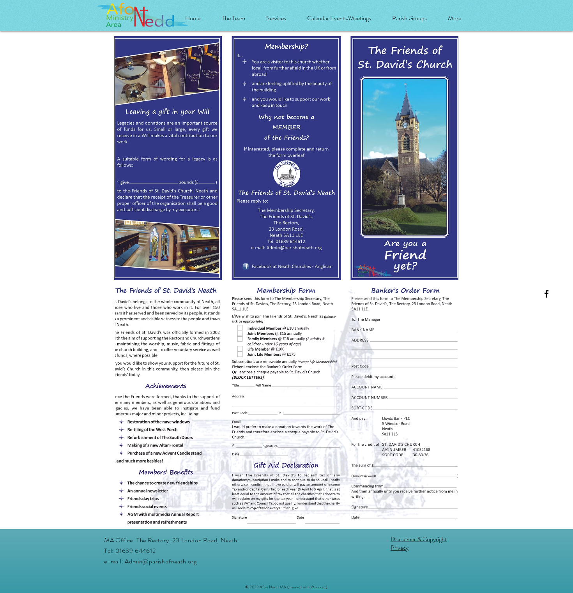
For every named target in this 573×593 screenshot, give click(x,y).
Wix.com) (319, 587)
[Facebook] (546, 294)
